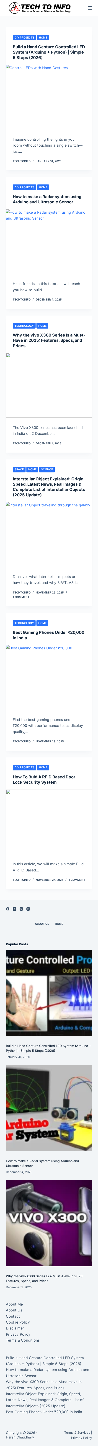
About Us (42, 923)
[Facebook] (7, 909)
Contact (13, 1316)
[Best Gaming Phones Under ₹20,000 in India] (49, 677)
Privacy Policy (18, 1334)
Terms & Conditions (23, 1340)
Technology (24, 325)
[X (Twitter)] (14, 909)
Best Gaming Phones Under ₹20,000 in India (44, 1412)
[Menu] (90, 8)
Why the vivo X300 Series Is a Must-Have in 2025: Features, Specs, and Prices (49, 340)
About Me (14, 1304)
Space (19, 469)
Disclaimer (15, 1328)
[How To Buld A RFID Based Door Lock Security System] (49, 822)
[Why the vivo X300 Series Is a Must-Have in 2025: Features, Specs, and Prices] (49, 385)
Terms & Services (77, 1432)
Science (47, 469)
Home (43, 37)
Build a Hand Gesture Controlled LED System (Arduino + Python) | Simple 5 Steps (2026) (49, 52)
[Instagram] (21, 909)
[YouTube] (28, 909)
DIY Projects (24, 37)
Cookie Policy (18, 1322)
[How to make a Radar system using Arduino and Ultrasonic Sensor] (49, 241)
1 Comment (21, 597)
